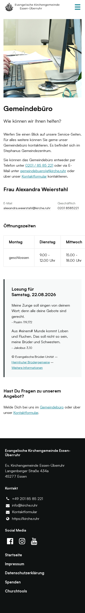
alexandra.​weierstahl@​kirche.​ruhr (27, 208)
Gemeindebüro (52, 407)
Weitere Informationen (27, 368)
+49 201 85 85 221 (27, 498)
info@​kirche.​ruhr (24, 505)
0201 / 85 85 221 (39, 165)
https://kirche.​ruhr (25, 518)
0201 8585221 (68, 208)
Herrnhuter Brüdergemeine (31, 362)
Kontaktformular (34, 176)
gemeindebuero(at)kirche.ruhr (43, 170)
